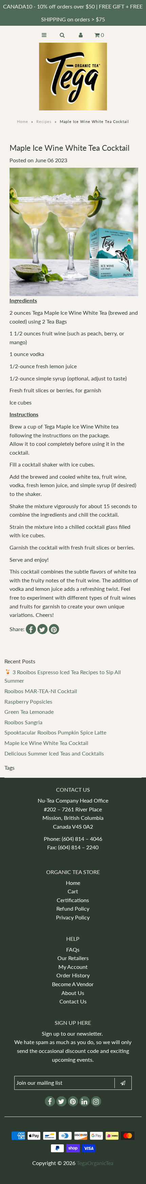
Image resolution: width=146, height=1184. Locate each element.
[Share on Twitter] (42, 629)
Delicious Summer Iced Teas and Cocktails (54, 753)
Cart (73, 891)
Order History (73, 975)
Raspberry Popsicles (28, 701)
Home (22, 121)
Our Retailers (73, 958)
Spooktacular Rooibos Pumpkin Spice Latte (55, 732)
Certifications (73, 900)
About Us (72, 993)
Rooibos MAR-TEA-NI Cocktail (40, 691)
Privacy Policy (73, 917)
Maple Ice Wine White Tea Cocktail (46, 743)
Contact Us (73, 1001)
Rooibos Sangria (23, 722)
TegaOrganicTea (95, 1163)
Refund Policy (72, 908)
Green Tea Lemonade (29, 711)
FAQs (72, 949)
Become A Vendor (73, 984)
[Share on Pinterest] (54, 629)
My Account (73, 966)
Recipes (44, 121)
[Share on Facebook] (31, 629)
